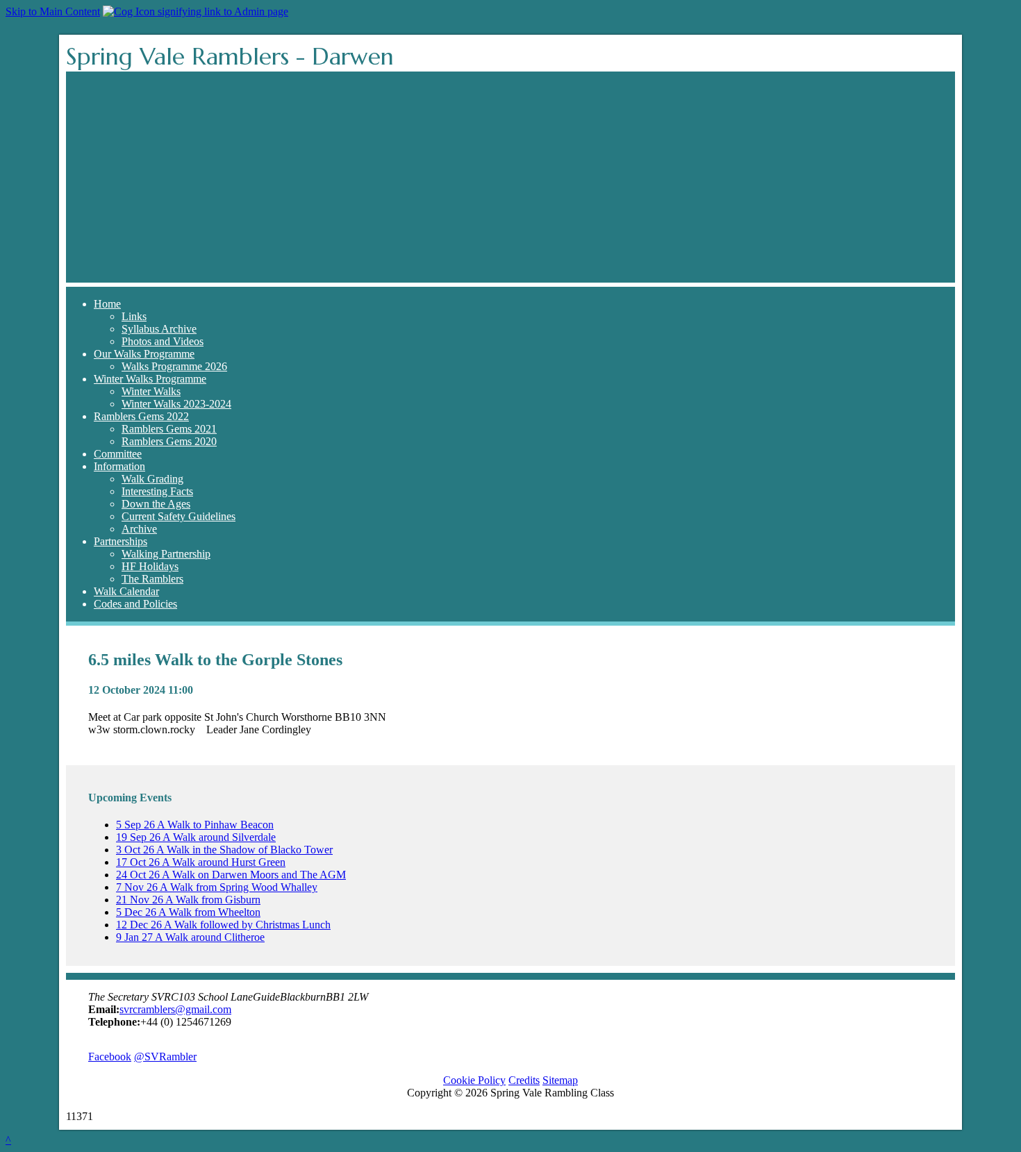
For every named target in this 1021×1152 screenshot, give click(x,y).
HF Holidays (150, 566)
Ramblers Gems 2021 (169, 429)
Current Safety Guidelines (178, 516)
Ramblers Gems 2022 (141, 416)
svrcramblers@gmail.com (175, 1009)
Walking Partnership (166, 554)
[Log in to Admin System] (195, 11)
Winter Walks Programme (150, 379)
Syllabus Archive (159, 329)
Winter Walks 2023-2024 (176, 404)
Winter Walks (151, 391)
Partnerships (120, 541)
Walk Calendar (126, 591)
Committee (118, 454)
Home (107, 304)
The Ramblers (152, 579)
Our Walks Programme (144, 354)
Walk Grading (152, 479)
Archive (139, 529)
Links (134, 316)
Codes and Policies (135, 604)
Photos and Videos (163, 341)
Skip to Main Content (53, 11)
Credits (524, 1080)
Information (119, 466)
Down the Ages (156, 504)
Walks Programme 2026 (174, 366)
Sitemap (560, 1080)
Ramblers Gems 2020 (169, 441)
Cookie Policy (474, 1080)
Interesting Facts (157, 491)
